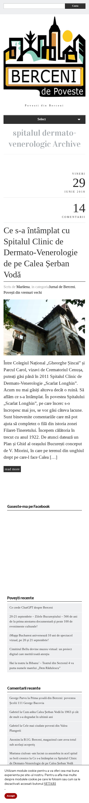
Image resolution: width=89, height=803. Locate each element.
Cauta (75, 5)
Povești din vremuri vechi (23, 292)
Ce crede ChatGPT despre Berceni (31, 607)
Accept (11, 796)
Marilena (23, 287)
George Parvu (18, 698)
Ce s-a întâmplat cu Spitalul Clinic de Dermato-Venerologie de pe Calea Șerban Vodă (41, 252)
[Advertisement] (36, 554)
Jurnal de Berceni (62, 287)
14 (79, 208)
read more (12, 469)
